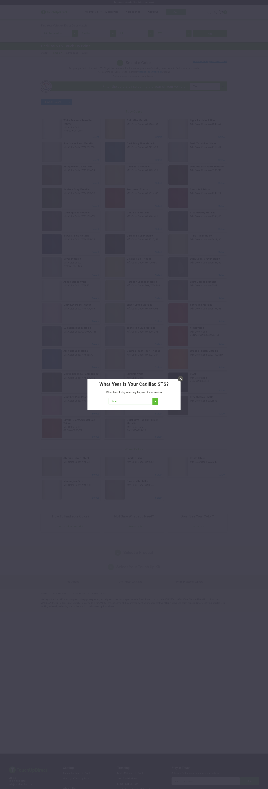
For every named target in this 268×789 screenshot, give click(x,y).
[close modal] (180, 378)
